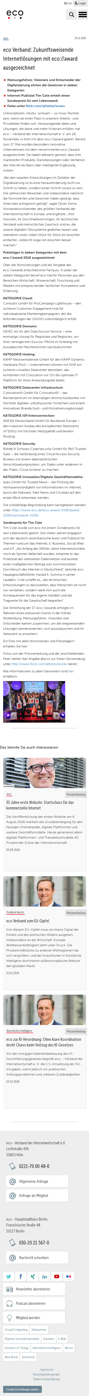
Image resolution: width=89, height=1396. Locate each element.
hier (71, 671)
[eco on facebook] (20, 1278)
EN (70, 3)
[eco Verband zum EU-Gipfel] (44, 891)
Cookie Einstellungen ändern (22, 1389)
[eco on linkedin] (44, 1278)
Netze (69, 1348)
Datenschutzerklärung (46, 1379)
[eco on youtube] (56, 1278)
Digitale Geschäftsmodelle (22, 1339)
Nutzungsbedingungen (46, 1374)
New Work (11, 1357)
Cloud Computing (16, 1329)
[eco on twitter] (8, 1278)
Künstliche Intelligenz (47, 1348)
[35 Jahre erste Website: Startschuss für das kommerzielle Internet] (44, 773)
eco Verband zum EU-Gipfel (27, 921)
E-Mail (62, 1339)
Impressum (46, 1369)
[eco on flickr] (68, 1278)
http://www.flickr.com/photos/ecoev (39, 664)
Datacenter (39, 1329)
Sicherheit (28, 1357)
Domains (48, 1339)
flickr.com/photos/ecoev (45, 106)
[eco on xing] (32, 1278)
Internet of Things (17, 1348)
